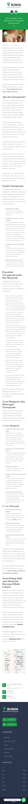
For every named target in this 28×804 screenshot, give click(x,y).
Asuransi (6, 752)
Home (14, 26)
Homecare (7, 737)
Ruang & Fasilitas (9, 748)
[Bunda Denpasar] (14, 5)
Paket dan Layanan (9, 741)
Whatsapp (11, 719)
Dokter (6, 745)
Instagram (11, 724)
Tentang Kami (8, 756)
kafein (14, 519)
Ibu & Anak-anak (15, 45)
